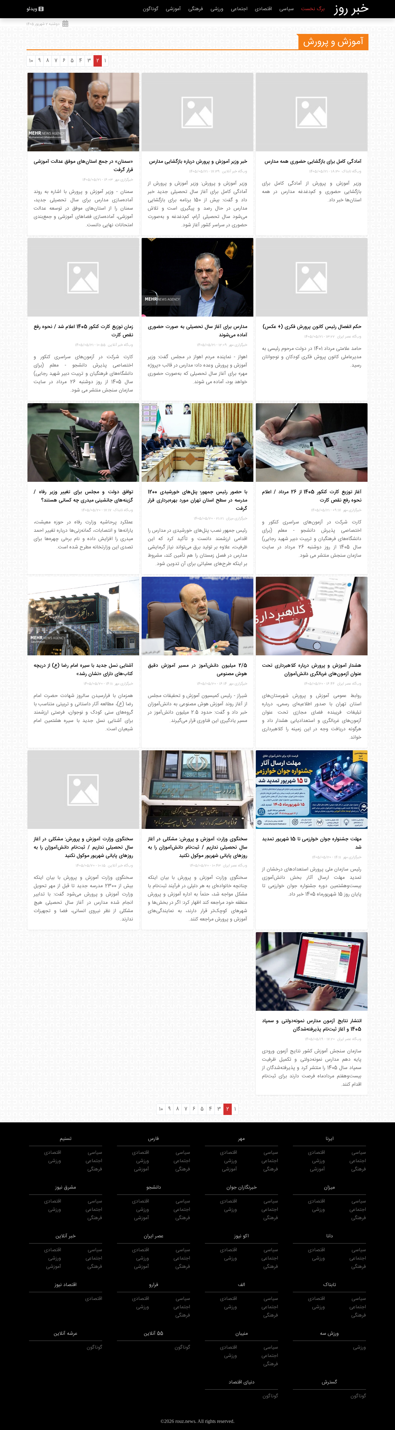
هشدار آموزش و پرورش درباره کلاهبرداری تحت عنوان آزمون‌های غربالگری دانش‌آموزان (311, 670)
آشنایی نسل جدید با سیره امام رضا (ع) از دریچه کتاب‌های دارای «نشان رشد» (83, 670)
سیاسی (286, 9)
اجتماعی (239, 9)
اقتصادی (263, 9)
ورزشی (216, 9)
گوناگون (150, 9)
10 (31, 61)
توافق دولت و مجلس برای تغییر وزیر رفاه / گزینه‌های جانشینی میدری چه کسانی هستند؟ (83, 496)
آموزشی (173, 9)
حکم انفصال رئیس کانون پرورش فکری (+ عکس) (312, 327)
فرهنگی (195, 9)
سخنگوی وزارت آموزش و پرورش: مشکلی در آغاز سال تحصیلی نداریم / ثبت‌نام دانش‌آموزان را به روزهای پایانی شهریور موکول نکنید (197, 847)
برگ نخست (313, 9)
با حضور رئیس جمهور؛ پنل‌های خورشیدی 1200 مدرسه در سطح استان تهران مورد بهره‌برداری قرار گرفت (197, 500)
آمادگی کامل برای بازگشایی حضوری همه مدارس (312, 162)
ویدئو (32, 9)
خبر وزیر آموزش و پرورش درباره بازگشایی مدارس (198, 162)
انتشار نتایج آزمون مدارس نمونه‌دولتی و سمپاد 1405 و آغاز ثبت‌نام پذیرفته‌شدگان (311, 1025)
